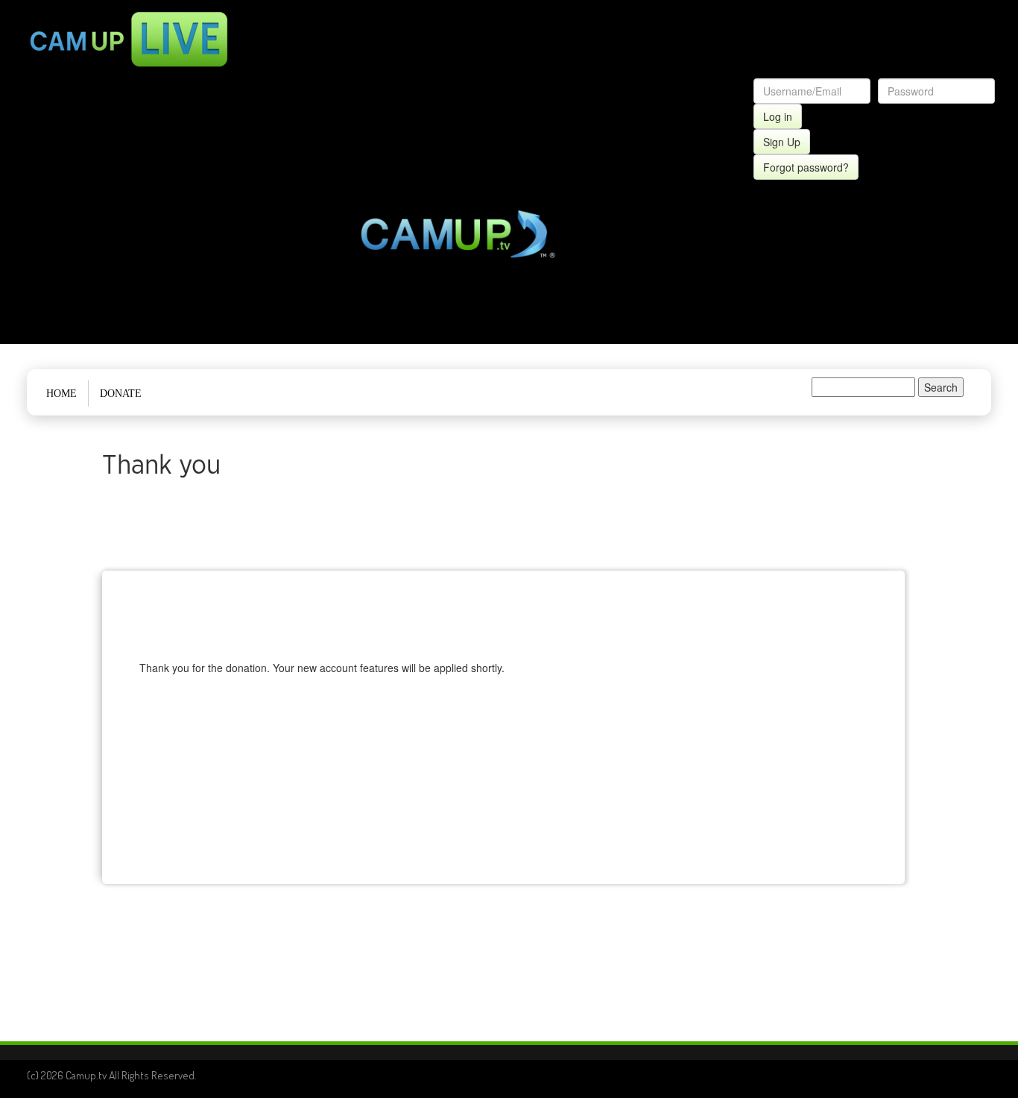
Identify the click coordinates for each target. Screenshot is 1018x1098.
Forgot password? (806, 167)
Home (61, 393)
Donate (121, 393)
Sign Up (781, 141)
